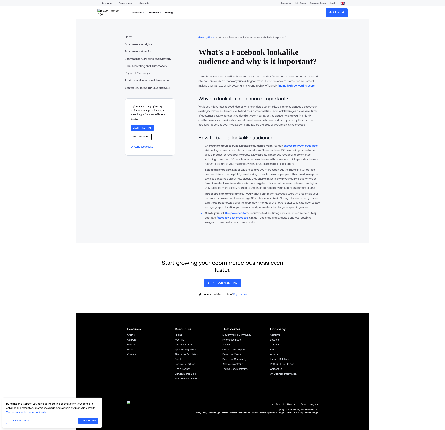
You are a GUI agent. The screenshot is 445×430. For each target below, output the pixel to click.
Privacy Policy (201, 413)
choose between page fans (301, 145)
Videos (226, 344)
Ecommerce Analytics (138, 44)
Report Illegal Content (218, 413)
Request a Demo (184, 344)
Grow (130, 349)
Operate (131, 354)
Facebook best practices (232, 217)
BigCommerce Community (236, 334)
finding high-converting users (296, 85)
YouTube (302, 404)
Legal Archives (285, 413)
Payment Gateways (137, 73)
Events (178, 359)
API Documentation (232, 364)
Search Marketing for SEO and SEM (147, 87)
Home (128, 37)
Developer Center (318, 3)
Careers (274, 344)
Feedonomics (125, 3)
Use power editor (236, 213)
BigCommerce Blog (185, 373)
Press (273, 349)
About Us (275, 334)
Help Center (300, 3)
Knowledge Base (231, 339)
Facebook (280, 404)
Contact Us (276, 368)
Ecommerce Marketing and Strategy (148, 58)
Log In (333, 3)
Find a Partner (182, 368)
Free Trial (180, 339)
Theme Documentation (235, 368)
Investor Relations (279, 359)
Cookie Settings (311, 413)
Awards (274, 354)
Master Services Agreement (264, 413)
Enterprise (286, 3)
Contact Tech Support (234, 349)
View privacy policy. (17, 412)
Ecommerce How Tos (138, 51)
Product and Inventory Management (148, 80)
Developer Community (234, 359)
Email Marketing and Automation (146, 66)
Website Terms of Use (240, 413)
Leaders (274, 339)
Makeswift (143, 3)
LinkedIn (291, 404)
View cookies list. (38, 412)
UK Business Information (283, 373)
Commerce (106, 3)
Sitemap (298, 413)
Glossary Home (206, 37)
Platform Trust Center (281, 364)
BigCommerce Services (187, 378)
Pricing (178, 334)
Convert (131, 339)
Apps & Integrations (185, 349)
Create (131, 334)
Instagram (313, 404)
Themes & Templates (186, 354)
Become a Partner (185, 364)
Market (131, 344)
